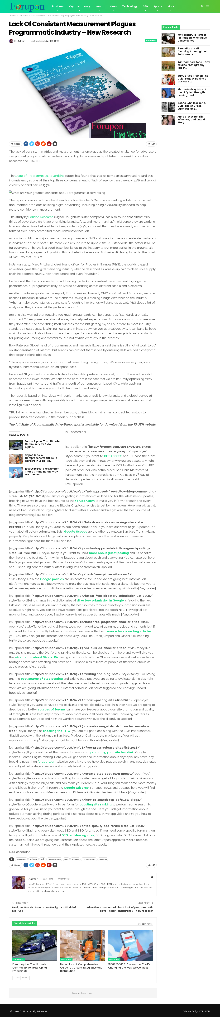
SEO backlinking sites (78, 835)
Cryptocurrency (79, 6)
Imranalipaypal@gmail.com (51, 891)
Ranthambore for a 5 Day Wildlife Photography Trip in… (193, 65)
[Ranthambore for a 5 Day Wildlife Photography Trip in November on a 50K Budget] (168, 66)
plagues (75, 859)
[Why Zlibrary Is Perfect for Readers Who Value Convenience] (168, 38)
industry (33, 859)
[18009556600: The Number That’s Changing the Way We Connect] (16, 472)
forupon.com (47, 761)
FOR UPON (106, 884)
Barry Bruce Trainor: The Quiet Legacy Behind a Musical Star (192, 78)
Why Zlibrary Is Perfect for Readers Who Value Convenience (192, 37)
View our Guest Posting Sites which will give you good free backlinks (115, 887)
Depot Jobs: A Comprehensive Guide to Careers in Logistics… (41, 458)
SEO (145, 6)
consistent (21, 859)
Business (58, 6)
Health (100, 6)
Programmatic (89, 859)
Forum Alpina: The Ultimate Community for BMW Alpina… (42, 444)
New (66, 859)
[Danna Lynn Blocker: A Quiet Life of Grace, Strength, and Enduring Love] (168, 107)
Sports (157, 6)
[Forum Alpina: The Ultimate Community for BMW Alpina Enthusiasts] (16, 445)
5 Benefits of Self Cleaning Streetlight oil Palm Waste (192, 51)
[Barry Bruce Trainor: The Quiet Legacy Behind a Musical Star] (168, 79)
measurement (54, 859)
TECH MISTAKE (89, 884)
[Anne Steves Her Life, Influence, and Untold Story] (168, 120)
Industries (151, 40)
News (113, 6)
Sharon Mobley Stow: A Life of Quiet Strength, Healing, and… (192, 92)
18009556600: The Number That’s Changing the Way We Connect (42, 471)
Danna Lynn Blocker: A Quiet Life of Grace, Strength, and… (191, 105)
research (103, 859)
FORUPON (204, 1011)
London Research (40, 217)
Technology (130, 6)
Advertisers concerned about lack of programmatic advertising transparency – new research (119, 909)
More (170, 6)
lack (42, 859)
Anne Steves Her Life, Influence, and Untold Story (191, 119)
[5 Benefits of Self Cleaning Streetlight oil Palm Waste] (168, 52)
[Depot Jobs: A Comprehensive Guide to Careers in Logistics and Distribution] (16, 459)
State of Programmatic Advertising (39, 175)
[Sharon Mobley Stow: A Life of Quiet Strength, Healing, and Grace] (168, 93)
